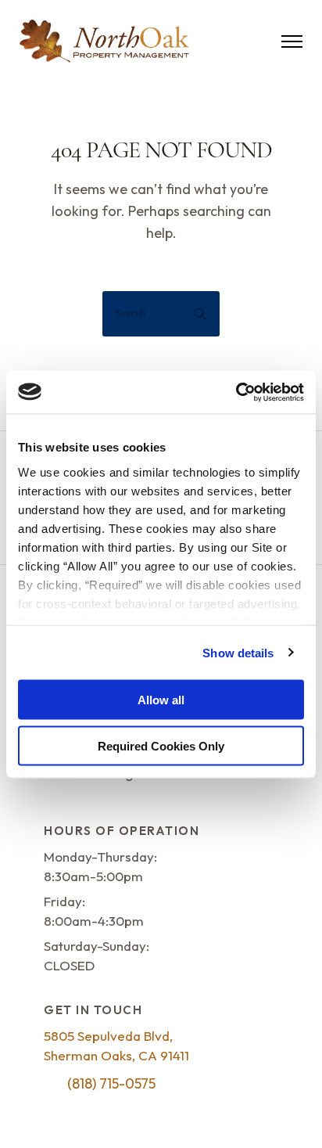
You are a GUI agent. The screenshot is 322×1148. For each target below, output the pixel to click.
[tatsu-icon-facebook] (51, 1108)
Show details (238, 652)
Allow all (161, 700)
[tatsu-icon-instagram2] (77, 1108)
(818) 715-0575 (111, 1083)
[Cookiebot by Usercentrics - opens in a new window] (235, 392)
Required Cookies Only (161, 745)
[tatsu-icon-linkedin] (100, 1108)
